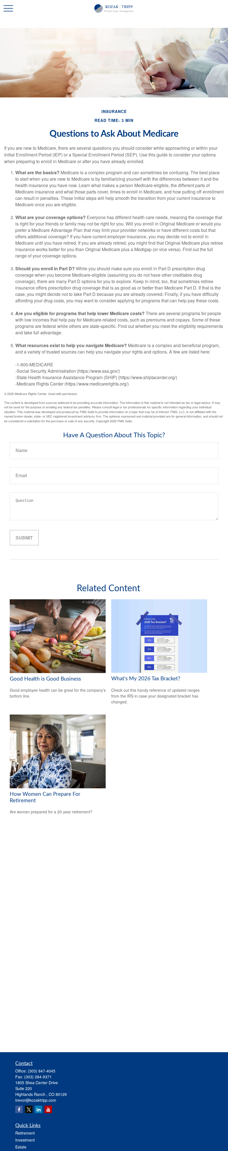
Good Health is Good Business (45, 679)
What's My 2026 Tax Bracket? (145, 678)
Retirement (25, 1133)
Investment (25, 1140)
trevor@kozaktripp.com (35, 1100)
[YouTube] (48, 1109)
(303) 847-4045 (41, 1071)
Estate (20, 1147)
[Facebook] (19, 1109)
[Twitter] (29, 1109)
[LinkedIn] (38, 1109)
